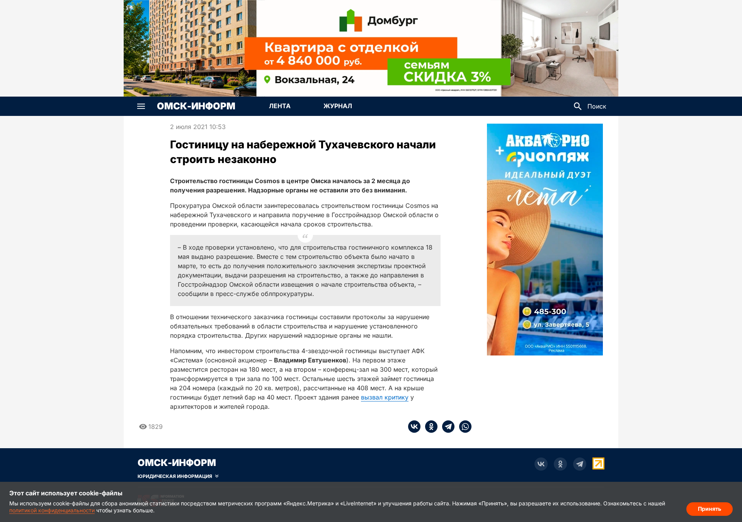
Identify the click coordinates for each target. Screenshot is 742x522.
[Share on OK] (428, 426)
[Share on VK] (414, 426)
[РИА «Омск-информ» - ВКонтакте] (541, 464)
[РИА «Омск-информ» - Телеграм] (579, 464)
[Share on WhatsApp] (462, 426)
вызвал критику (384, 397)
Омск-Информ (196, 106)
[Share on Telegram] (445, 426)
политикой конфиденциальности (52, 510)
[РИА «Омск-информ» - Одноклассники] (560, 464)
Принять (709, 508)
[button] (141, 106)
